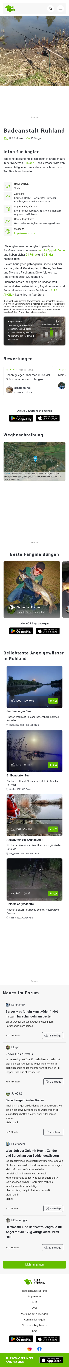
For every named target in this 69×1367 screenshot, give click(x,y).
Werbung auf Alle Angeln (34, 1314)
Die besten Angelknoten (34, 1325)
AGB (34, 1302)
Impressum (34, 1296)
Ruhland (29, 163)
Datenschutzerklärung (34, 1290)
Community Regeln (34, 1319)
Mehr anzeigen (34, 1264)
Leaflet (7, 473)
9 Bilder (48, 254)
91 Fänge (32, 254)
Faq (34, 1330)
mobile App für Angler (51, 250)
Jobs (34, 1307)
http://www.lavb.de (24, 233)
